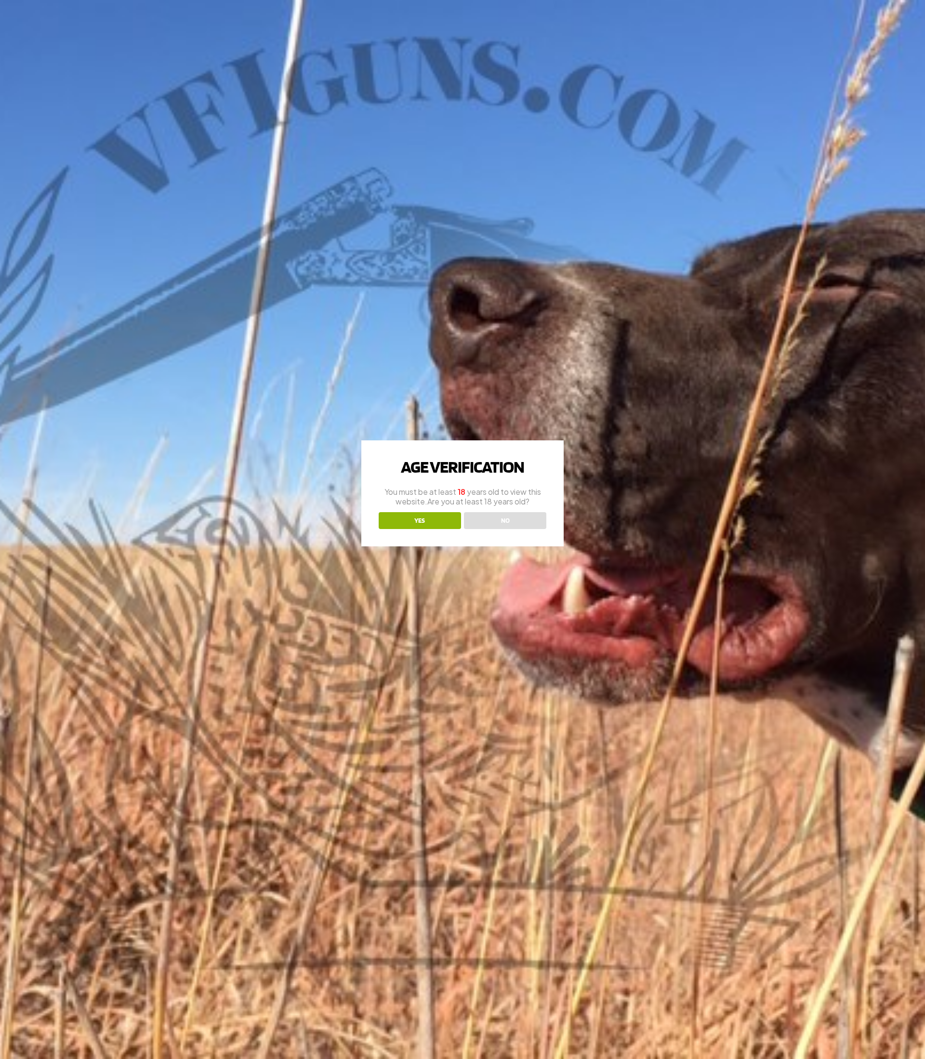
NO (505, 520)
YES (419, 520)
